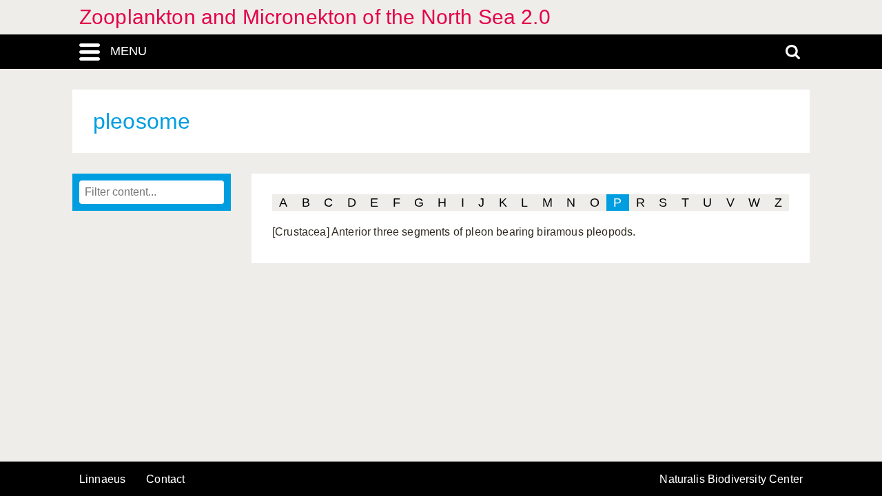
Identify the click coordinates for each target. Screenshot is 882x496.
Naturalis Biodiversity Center (731, 479)
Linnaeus (102, 479)
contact (165, 479)
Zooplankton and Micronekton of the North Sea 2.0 (315, 17)
